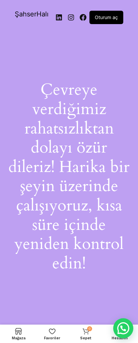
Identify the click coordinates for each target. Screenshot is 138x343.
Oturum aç (106, 17)
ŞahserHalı (32, 14)
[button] (123, 328)
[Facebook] (83, 17)
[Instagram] (71, 17)
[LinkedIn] (59, 17)
